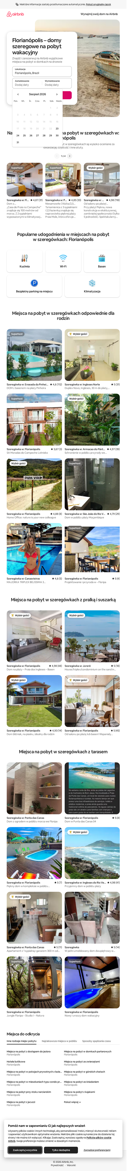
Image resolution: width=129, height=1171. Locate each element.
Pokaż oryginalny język (98, 4)
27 (37, 135)
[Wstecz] (57, 156)
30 (57, 135)
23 (57, 128)
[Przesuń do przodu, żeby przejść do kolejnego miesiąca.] (57, 94)
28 (44, 135)
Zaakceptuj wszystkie (25, 1150)
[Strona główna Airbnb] (15, 14)
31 (18, 142)
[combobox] (42, 73)
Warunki (71, 1165)
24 (17, 135)
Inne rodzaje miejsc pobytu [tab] (21, 1041)
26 (31, 135)
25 (24, 135)
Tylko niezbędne (61, 1150)
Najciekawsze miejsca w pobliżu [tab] (59, 1041)
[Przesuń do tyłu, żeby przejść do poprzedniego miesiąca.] (18, 94)
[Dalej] (69, 156)
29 (50, 135)
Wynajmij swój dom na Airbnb (99, 14)
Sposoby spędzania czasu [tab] (96, 1041)
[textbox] (27, 85)
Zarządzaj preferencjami (97, 1150)
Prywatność (57, 1165)
